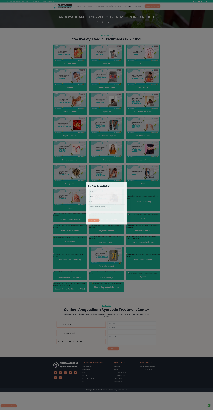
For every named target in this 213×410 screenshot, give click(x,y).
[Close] (126, 186)
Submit (93, 222)
